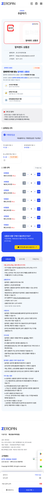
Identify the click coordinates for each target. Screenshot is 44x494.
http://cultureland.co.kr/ (21, 298)
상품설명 (8, 259)
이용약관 (4, 434)
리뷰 (36, 259)
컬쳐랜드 (26, 338)
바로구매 (29, 490)
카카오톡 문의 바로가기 (27, 247)
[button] (4, 160)
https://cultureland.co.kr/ (24, 56)
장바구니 (11, 490)
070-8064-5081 (9, 459)
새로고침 (38, 168)
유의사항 (22, 259)
